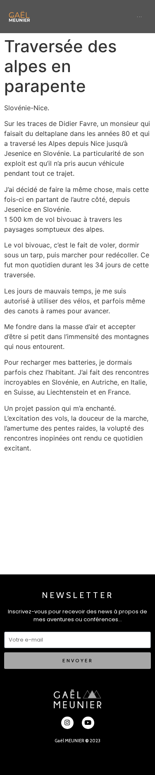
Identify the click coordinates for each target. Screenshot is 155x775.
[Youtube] (88, 723)
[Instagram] (67, 723)
